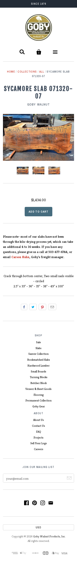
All (41, 71)
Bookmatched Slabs (38, 359)
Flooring (39, 395)
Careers (38, 449)
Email (52, 307)
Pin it (42, 307)
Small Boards (38, 371)
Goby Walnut (38, 104)
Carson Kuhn (20, 257)
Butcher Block (38, 383)
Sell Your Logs (38, 443)
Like (24, 307)
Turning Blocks (38, 377)
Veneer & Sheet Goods (38, 389)
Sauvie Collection (38, 354)
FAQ (38, 431)
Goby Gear (38, 406)
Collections (27, 71)
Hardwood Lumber (38, 365)
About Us (38, 420)
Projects (38, 437)
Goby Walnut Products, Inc (49, 536)
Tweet (33, 307)
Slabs (38, 348)
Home (11, 71)
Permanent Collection (38, 400)
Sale (38, 342)
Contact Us (38, 426)
